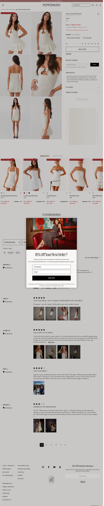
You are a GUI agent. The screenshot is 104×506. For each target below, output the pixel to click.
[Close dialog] (74, 220)
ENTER (51, 278)
